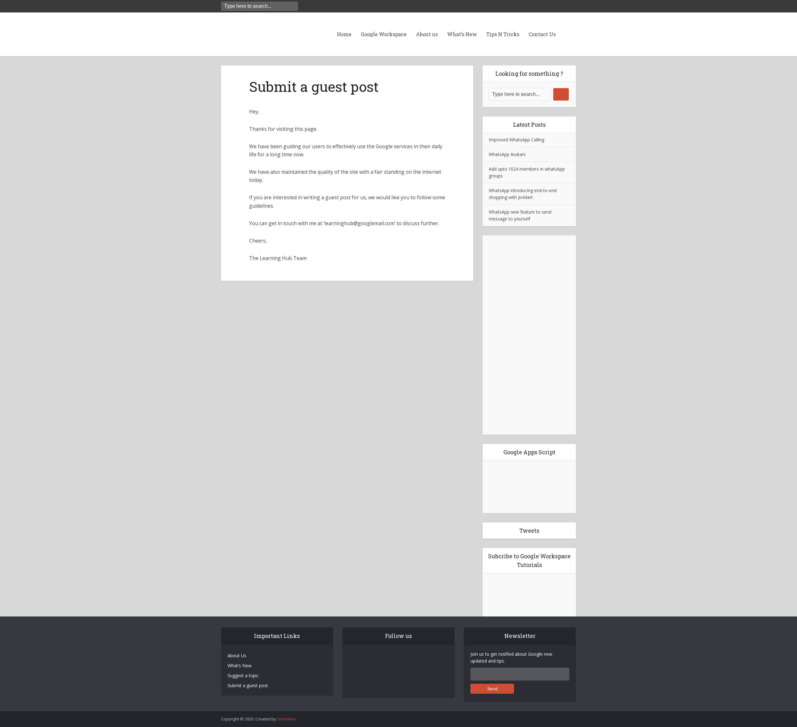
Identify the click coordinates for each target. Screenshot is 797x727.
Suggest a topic (243, 675)
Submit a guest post (248, 685)
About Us (237, 656)
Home (344, 34)
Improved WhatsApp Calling (516, 140)
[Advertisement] (529, 335)
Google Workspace (384, 34)
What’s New (462, 34)
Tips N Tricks (502, 34)
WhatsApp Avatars (507, 154)
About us (427, 34)
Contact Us (542, 34)
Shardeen (286, 719)
